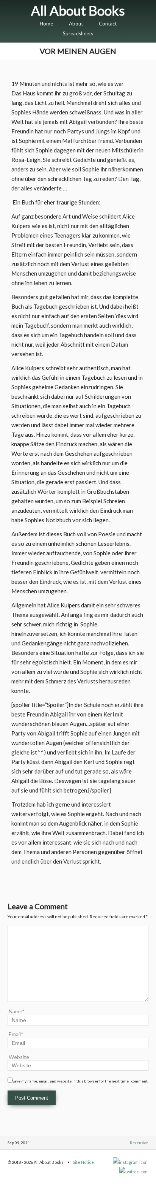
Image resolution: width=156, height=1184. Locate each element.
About (76, 24)
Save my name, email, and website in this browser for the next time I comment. (80, 1081)
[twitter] (133, 1171)
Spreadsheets (78, 33)
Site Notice (83, 1162)
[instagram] (130, 1162)
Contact (108, 24)
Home (46, 24)
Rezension (139, 1142)
